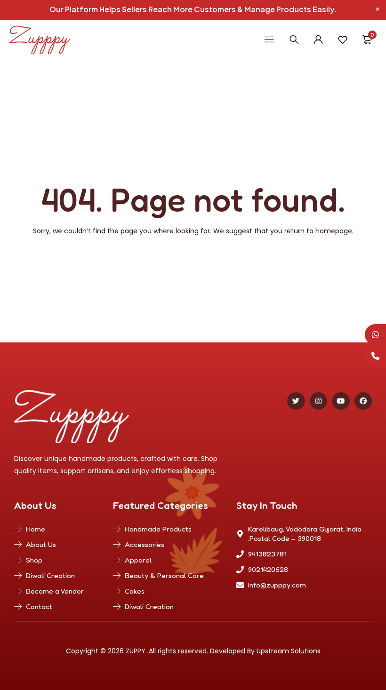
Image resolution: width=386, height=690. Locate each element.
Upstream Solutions (289, 651)
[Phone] (375, 355)
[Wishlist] (342, 39)
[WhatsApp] (375, 334)
